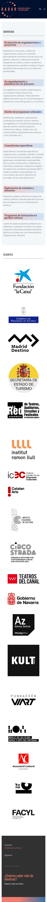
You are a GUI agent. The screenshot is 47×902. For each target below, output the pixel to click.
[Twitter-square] (13, 860)
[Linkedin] (7, 860)
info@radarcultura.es (13, 848)
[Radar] (16, 9)
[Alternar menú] (44, 9)
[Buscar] (40, 9)
